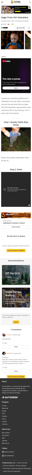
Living (4, 419)
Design (4, 411)
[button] (2, 2)
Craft (12, 21)
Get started (5, 435)
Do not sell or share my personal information (17, 468)
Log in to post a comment (16, 377)
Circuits (4, 406)
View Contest (16, 227)
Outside (4, 421)
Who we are (5, 443)
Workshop (5, 408)
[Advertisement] (16, 9)
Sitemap (4, 441)
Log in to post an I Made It (16, 250)
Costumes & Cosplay (22, 21)
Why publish (6, 433)
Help (3, 438)
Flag (5, 343)
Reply (16, 347)
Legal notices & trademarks (11, 471)
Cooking (4, 416)
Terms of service (22, 463)
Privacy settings (21, 466)
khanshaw (6, 21)
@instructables (9, 452)
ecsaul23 (9, 335)
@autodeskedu (9, 456)
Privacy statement (9, 466)
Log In (16, 322)
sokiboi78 (9, 353)
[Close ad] (29, 7)
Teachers (4, 424)
